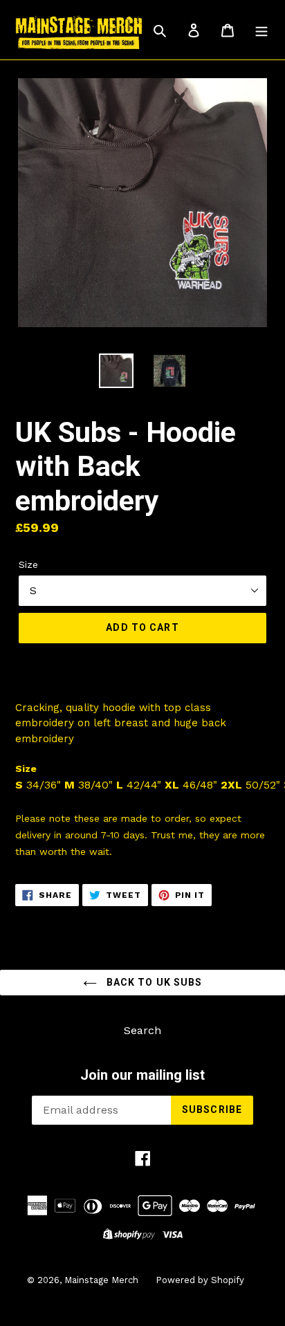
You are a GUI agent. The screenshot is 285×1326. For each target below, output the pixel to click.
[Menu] (261, 29)
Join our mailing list (142, 1075)
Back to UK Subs (153, 982)
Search (142, 1030)
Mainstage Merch (101, 1280)
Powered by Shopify (200, 1280)
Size (28, 564)
